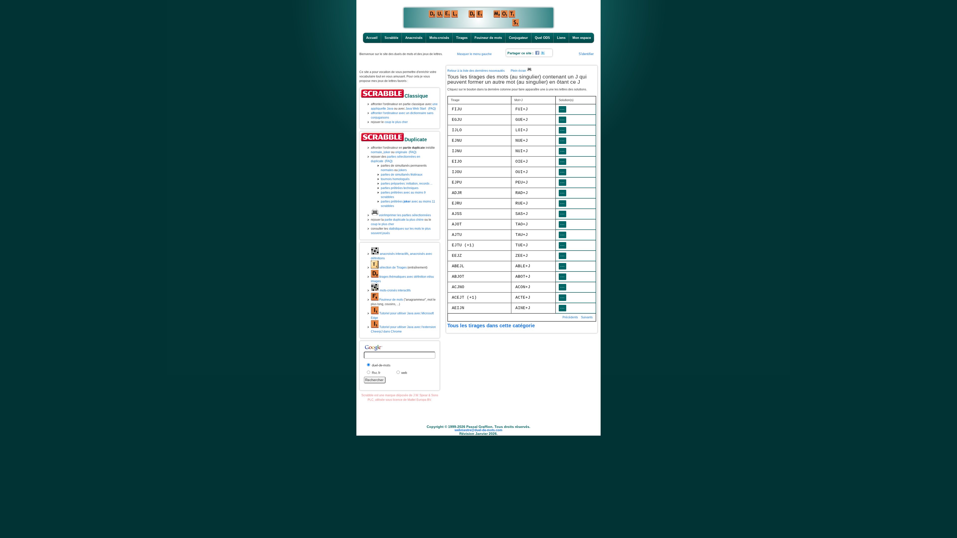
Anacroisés (413, 38)
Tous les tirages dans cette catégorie (491, 325)
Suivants (587, 317)
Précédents (570, 317)
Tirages (462, 38)
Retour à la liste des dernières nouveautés (476, 70)
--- (562, 109)
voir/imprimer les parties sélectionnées (405, 215)
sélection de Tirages (393, 267)
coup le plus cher (396, 122)
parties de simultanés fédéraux (401, 174)
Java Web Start (415, 108)
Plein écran (519, 70)
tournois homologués (395, 179)
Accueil (372, 38)
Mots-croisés (439, 38)
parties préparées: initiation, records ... (406, 183)
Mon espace (581, 38)
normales (387, 170)
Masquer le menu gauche (474, 54)
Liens (561, 38)
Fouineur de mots (488, 38)
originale (401, 152)
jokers (403, 170)
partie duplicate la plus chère (404, 219)
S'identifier (586, 54)
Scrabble (391, 38)
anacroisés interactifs (393, 254)
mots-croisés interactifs (395, 290)
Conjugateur (518, 38)
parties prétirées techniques (399, 188)
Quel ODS (542, 38)
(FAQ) (432, 108)
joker (387, 152)
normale (376, 152)
